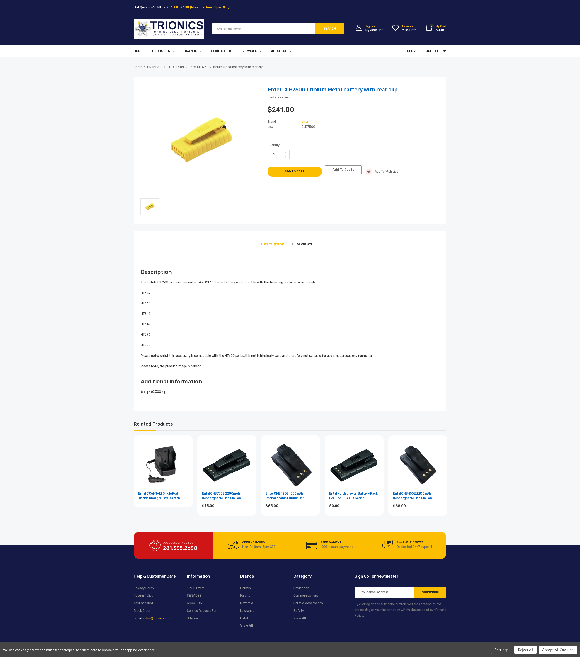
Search (330, 29)
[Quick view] (184, 463)
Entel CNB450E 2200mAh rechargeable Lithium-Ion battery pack (412, 496)
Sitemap (193, 618)
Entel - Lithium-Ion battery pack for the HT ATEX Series (353, 496)
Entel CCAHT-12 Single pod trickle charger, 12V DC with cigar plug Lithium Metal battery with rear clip (162, 496)
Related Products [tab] (153, 424)
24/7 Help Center (410, 542)
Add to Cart (227, 518)
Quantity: (274, 145)
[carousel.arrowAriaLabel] (233, 545)
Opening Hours (253, 542)
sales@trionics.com (157, 618)
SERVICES (249, 51)
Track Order (142, 611)
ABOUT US (279, 51)
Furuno (245, 596)
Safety (298, 611)
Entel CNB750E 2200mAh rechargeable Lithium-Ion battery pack (221, 496)
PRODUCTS (161, 51)
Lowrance (247, 611)
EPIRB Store (221, 51)
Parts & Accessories (308, 603)
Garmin (245, 588)
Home (138, 51)
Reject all (525, 649)
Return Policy (143, 596)
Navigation (301, 588)
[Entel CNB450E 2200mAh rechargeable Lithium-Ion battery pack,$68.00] (418, 465)
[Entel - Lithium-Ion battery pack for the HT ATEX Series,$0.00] (354, 465)
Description (272, 244)
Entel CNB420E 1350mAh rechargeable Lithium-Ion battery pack (285, 496)
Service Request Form (426, 51)
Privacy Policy (144, 588)
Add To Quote (343, 170)
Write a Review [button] (279, 97)
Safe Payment (330, 542)
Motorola (246, 603)
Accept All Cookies (557, 649)
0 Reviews (302, 244)
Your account (143, 603)
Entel (244, 618)
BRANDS (190, 51)
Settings (502, 649)
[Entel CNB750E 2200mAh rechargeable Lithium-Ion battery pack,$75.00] (227, 465)
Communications (306, 596)
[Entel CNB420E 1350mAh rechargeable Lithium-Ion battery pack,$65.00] (290, 465)
